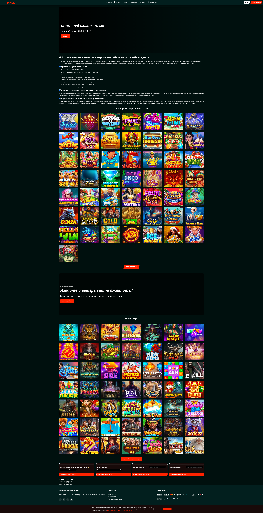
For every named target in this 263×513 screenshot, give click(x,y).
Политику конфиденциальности (124, 510)
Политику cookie (111, 510)
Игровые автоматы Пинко (115, 499)
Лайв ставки (134, 2)
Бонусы (118, 2)
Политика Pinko (112, 496)
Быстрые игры (153, 2)
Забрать (65, 36)
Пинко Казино (112, 494)
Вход (247, 2)
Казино (110, 2)
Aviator (144, 2)
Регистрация (256, 2)
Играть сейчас (67, 301)
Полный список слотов (131, 459)
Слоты (125, 2)
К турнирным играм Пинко (68, 474)
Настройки (158, 509)
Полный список (131, 267)
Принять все (167, 509)
